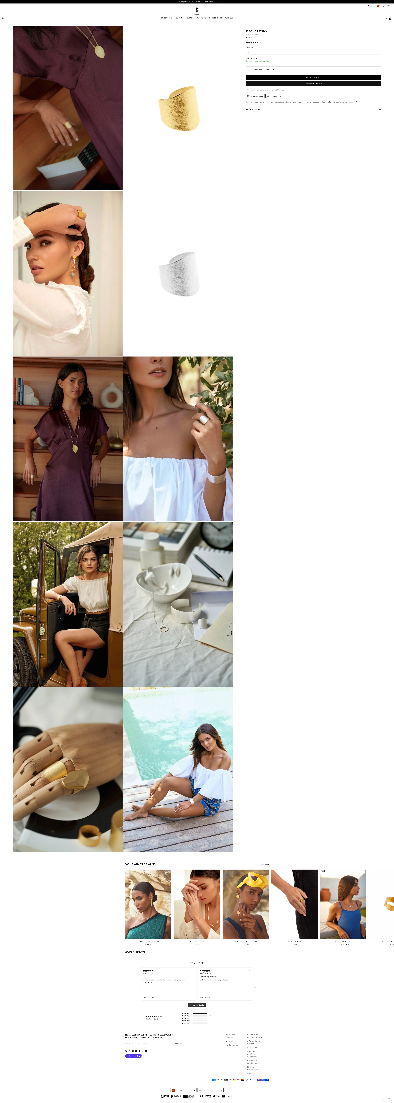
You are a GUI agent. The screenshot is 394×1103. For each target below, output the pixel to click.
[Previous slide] (138, 987)
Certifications (253, 1048)
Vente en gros (232, 1045)
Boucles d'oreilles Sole (245, 942)
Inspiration (230, 1041)
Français (371, 6)
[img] (148, 971)
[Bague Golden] (197, 904)
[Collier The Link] (343, 904)
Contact (250, 1073)
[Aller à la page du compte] (386, 18)
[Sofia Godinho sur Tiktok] (139, 1051)
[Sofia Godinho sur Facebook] (126, 1051)
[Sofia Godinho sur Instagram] (129, 1051)
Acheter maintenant (313, 84)
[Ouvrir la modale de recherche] (3, 18)
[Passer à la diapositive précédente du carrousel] (262, 864)
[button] (251, 42)
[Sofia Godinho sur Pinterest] (136, 1051)
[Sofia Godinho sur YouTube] (146, 1051)
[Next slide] (255, 987)
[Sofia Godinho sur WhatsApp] (143, 1051)
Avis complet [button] (149, 997)
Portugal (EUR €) (385, 6)
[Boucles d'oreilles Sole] (246, 904)
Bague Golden (197, 942)
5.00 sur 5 (160, 1017)
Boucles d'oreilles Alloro (148, 942)
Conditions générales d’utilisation (252, 1054)
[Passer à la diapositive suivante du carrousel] (267, 864)
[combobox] (184, 1090)
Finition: (251, 47)
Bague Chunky (294, 942)
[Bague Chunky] (294, 904)
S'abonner (178, 1044)
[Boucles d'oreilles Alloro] (148, 904)
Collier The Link (343, 942)
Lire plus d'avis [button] (197, 1005)
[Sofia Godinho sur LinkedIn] (133, 1051)
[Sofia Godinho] (197, 11)
